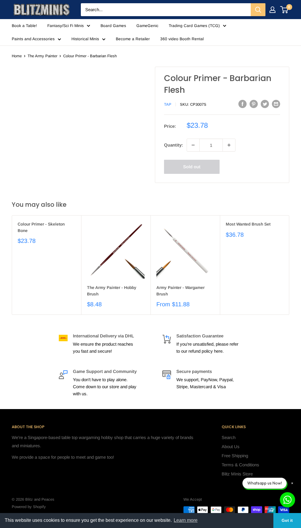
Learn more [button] (186, 520)
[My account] (272, 9)
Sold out (191, 166)
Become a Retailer (133, 39)
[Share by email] (276, 104)
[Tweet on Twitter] (265, 104)
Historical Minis (85, 39)
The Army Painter (42, 56)
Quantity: (173, 144)
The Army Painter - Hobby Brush (111, 290)
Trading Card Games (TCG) (194, 25)
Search (228, 437)
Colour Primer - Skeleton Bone (41, 227)
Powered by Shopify (29, 507)
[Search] (258, 9)
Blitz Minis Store (237, 473)
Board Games (113, 25)
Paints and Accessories (33, 39)
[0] (284, 9)
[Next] (289, 265)
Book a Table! (24, 25)
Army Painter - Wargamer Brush (180, 290)
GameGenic (147, 25)
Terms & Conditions (240, 464)
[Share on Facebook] (242, 104)
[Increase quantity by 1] (229, 145)
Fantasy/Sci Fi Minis (65, 25)
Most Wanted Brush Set (248, 224)
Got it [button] (287, 520)
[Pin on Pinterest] (254, 104)
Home (17, 56)
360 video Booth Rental (182, 39)
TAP (167, 104)
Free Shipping (235, 455)
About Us (231, 446)
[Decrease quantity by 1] (193, 145)
